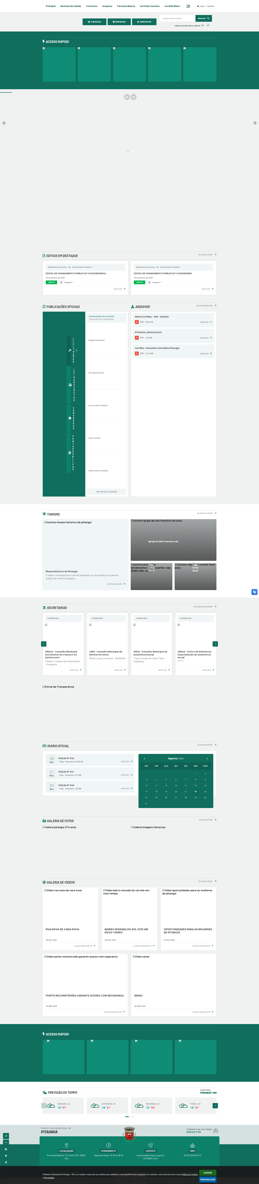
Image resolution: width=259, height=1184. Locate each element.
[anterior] (144, 758)
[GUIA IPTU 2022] (129, 64)
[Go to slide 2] (129, 151)
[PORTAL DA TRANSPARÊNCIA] (164, 64)
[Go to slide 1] (127, 151)
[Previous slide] (4, 123)
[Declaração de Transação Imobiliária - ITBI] (199, 64)
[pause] (134, 97)
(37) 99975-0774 (150, 1158)
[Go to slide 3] (131, 151)
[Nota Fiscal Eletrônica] (94, 64)
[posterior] (207, 758)
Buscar (202, 18)
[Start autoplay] (127, 97)
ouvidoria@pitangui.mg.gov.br (151, 1155)
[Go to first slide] (255, 123)
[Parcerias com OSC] (59, 64)
